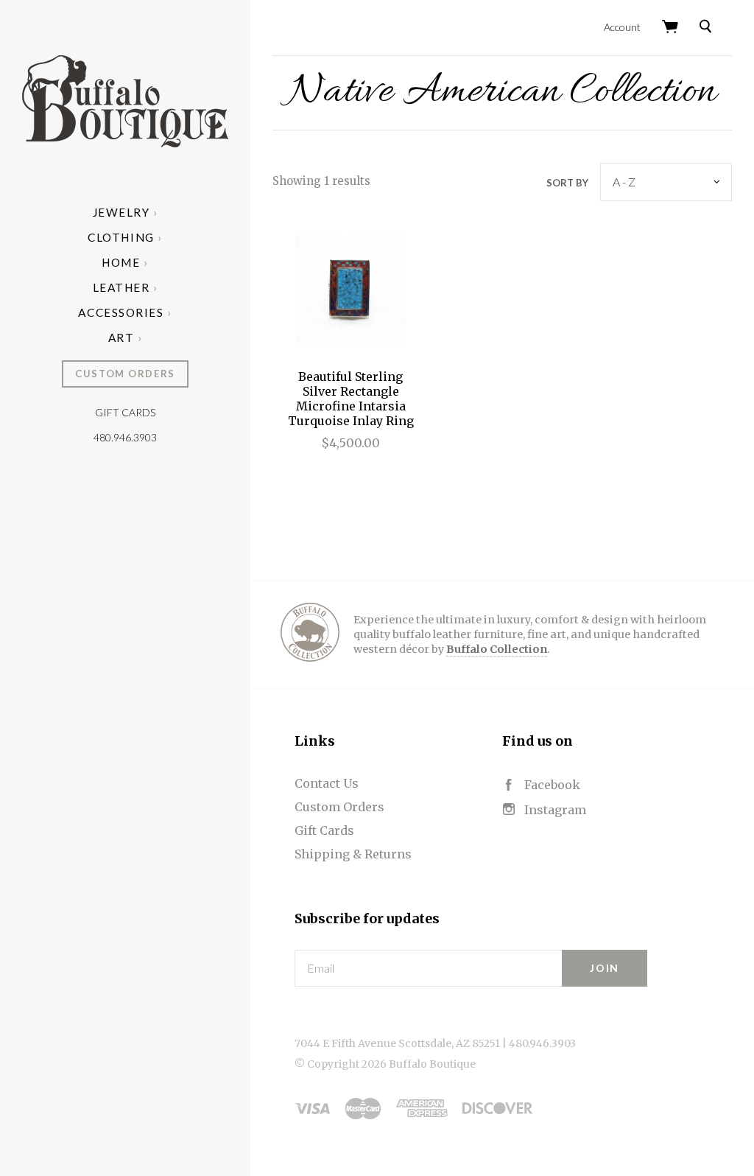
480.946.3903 (125, 437)
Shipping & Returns (353, 854)
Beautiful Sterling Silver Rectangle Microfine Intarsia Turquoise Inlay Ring (351, 398)
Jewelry (121, 212)
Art (121, 337)
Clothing (121, 237)
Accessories (120, 312)
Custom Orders (125, 373)
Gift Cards (125, 412)
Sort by (567, 183)
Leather (121, 287)
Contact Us (327, 783)
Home (121, 262)
